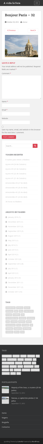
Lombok (14, 322)
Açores (27, 308)
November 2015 (14, 226)
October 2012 (13, 259)
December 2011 (14, 282)
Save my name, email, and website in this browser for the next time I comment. (21, 131)
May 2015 (12, 240)
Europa (8, 315)
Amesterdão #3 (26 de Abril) (16, 187)
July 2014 (11, 245)
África (17, 332)
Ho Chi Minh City (11, 318)
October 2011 (13, 292)
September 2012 (14, 264)
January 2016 (13, 217)
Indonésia (30, 318)
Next (32, 30)
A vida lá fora (12, 3)
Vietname (9, 332)
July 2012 (11, 268)
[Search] (35, 146)
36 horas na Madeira (13, 201)
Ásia (22, 332)
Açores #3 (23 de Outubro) (15, 169)
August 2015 (13, 236)
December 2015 (14, 222)
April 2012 (12, 273)
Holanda (22, 318)
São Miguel (27, 328)
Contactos (6, 427)
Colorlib (20, 442)
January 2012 (13, 278)
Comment (6, 73)
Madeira (22, 322)
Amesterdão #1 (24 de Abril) (16, 197)
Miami (29, 322)
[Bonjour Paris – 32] (21, 46)
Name (5, 101)
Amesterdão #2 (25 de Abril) (16, 192)
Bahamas (9, 311)
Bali (16, 311)
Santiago (9, 328)
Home (4, 413)
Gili (23, 315)
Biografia (5, 422)
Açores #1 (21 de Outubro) (15, 178)
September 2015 (14, 231)
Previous (12, 30)
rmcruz (24, 22)
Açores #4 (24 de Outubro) (15, 164)
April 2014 (12, 254)
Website (5, 118)
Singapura (17, 328)
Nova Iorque (10, 325)
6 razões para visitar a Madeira (17, 159)
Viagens (5, 417)
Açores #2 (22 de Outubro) (15, 173)
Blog (21, 311)
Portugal (25, 325)
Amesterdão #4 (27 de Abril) (16, 183)
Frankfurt (16, 315)
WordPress (35, 442)
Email (4, 110)
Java (7, 322)
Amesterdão (10, 308)
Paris (18, 325)
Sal (31, 325)
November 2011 (14, 287)
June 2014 (12, 250)
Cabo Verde (29, 311)
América (20, 308)
